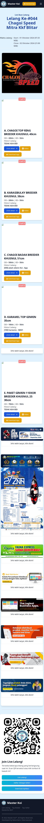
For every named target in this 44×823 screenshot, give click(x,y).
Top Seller (26, 808)
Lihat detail (10, 148)
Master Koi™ (12, 818)
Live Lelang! (22, 777)
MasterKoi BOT (7, 810)
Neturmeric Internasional (22, 820)
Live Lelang (6, 808)
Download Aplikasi (22, 789)
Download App (30, 4)
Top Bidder (16, 808)
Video (26, 148)
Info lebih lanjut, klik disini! (22, 351)
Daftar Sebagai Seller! (22, 783)
